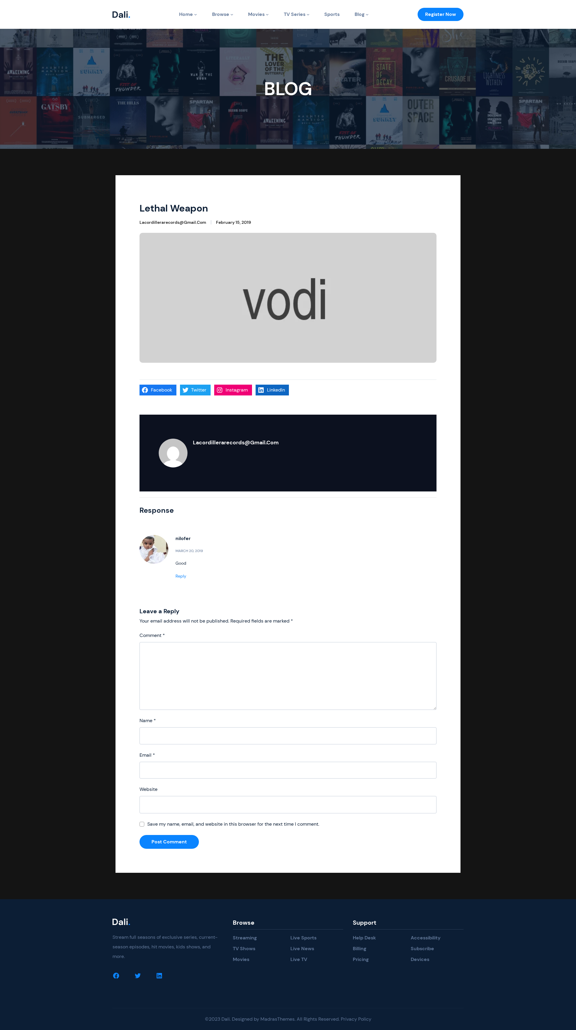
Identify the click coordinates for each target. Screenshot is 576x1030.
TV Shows (244, 948)
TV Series (294, 14)
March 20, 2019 (189, 550)
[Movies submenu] (267, 14)
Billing (359, 948)
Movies (256, 14)
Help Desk (364, 938)
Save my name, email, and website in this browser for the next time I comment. (233, 824)
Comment (152, 635)
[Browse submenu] (231, 14)
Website (149, 789)
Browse (220, 14)
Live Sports (303, 938)
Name (148, 720)
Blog (359, 14)
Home (186, 14)
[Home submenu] (195, 14)
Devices (420, 959)
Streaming (245, 938)
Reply (181, 576)
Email (147, 755)
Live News (302, 948)
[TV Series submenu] (308, 14)
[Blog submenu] (367, 14)
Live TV (298, 959)
